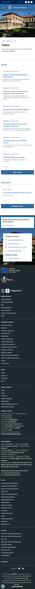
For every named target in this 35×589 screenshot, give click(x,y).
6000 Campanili (5, 550)
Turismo (3, 360)
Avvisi (2, 381)
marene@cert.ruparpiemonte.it (13, 424)
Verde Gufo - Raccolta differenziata (11, 542)
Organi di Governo (6, 299)
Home (3, 41)
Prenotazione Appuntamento (9, 494)
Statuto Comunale (6, 505)
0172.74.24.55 (7, 418)
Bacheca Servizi (5, 502)
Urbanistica (4, 378)
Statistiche (4, 521)
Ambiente (4, 328)
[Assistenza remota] (27, 578)
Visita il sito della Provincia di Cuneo (11, 536)
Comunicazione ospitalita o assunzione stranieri (17, 193)
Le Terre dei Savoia (6, 544)
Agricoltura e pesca (6, 325)
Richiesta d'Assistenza (7, 499)
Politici (3, 316)
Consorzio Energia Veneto (8, 547)
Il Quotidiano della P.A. (7, 552)
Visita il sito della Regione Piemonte (11, 533)
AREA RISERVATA (17, 586)
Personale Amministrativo (8, 313)
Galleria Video (5, 401)
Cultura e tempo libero (7, 341)
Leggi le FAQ (4, 491)
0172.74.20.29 (7, 416)
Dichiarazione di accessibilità (9, 486)
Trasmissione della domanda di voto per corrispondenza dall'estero (15, 125)
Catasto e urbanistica (7, 339)
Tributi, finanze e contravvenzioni (10, 358)
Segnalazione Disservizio (8, 497)
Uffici (2, 305)
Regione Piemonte (6, 2)
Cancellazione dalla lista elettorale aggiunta (16, 109)
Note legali (4, 510)
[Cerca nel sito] (30, 8)
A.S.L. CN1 (4, 539)
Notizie (3, 373)
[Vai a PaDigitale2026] (11, 290)
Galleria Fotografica (6, 398)
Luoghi (3, 393)
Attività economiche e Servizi (9, 404)
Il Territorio (4, 396)
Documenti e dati (17, 206)
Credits (3, 516)
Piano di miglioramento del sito (9, 489)
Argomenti (9, 41)
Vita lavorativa (5, 363)
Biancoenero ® (13, 582)
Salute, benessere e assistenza (9, 355)
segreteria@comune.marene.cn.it (14, 426)
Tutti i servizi (17, 172)
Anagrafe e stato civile (11, 71)
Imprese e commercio (7, 350)
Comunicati (4, 375)
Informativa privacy (6, 508)
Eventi (3, 390)
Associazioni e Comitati (7, 407)
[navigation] (3, 7)
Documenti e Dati (6, 307)
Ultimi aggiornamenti (7, 519)
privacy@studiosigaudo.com (12, 473)
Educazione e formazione (8, 344)
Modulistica (7, 189)
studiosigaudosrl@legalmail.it (12, 475)
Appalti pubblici (5, 333)
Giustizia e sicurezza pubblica (9, 347)
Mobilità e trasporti (6, 352)
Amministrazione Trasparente (9, 483)
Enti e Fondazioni (6, 310)
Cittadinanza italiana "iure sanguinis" (14, 157)
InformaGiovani (5, 555)
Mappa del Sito (5, 524)
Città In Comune (20, 578)
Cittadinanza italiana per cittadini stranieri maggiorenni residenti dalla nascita (15, 92)
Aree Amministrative (7, 302)
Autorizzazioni (5, 336)
